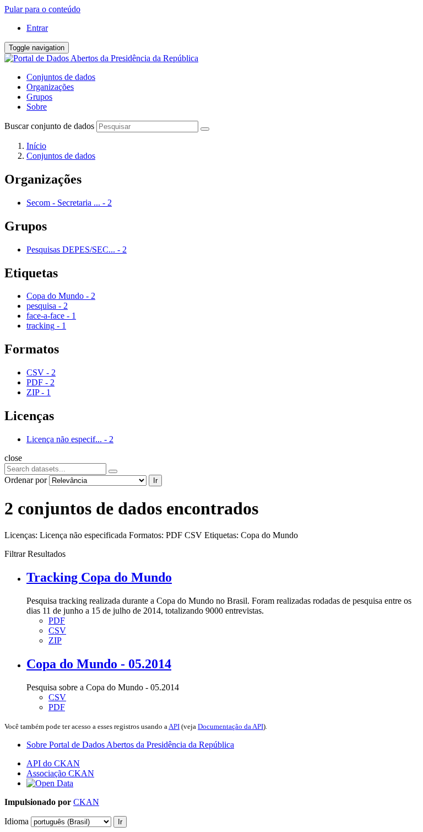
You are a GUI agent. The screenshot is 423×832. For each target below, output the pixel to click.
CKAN (86, 802)
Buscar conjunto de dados (49, 126)
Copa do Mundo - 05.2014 (98, 664)
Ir (155, 480)
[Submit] (204, 129)
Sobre (36, 106)
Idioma (16, 821)
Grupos (39, 96)
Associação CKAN (60, 773)
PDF (56, 620)
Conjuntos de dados (60, 77)
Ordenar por (25, 480)
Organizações (50, 87)
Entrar (37, 28)
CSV (57, 630)
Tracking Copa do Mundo (99, 577)
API (174, 726)
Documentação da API (230, 726)
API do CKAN (53, 763)
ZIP (55, 640)
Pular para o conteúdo (42, 9)
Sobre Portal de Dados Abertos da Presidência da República (130, 744)
